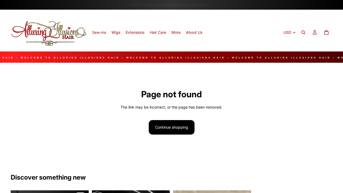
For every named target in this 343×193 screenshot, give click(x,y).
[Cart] (326, 32)
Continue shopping (171, 127)
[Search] (303, 32)
